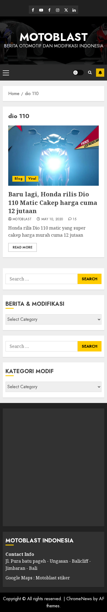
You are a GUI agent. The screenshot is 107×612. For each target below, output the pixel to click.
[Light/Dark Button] (78, 72)
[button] (6, 72)
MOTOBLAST (53, 37)
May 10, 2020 (52, 219)
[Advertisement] (53, 467)
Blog (18, 178)
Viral (32, 178)
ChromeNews (79, 599)
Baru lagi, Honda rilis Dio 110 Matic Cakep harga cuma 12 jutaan (52, 202)
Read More (22, 247)
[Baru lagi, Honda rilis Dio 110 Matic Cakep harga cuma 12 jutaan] (53, 155)
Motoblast (22, 219)
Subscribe (100, 72)
